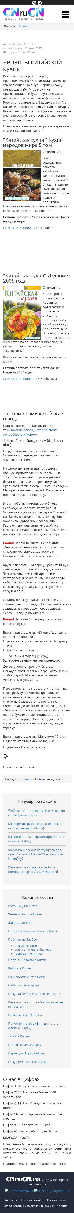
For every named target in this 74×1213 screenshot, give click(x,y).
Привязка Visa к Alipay (24, 1045)
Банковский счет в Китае (27, 977)
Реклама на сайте (32, 1200)
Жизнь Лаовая (19, 923)
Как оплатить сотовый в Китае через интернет (35, 1004)
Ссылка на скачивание (20, 228)
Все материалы (57, 1200)
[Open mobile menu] (65, 14)
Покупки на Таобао (22, 939)
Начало (24, 26)
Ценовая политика (28, 953)
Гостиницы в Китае (22, 906)
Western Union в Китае (25, 914)
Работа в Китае (19, 968)
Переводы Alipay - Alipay (26, 1053)
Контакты (11, 1200)
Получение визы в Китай (27, 960)
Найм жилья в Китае (23, 985)
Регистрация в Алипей (25, 1015)
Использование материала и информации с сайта (35, 1206)
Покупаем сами (26, 946)
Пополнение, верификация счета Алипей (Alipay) (33, 1025)
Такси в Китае (18, 1036)
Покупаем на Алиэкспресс (27, 1062)
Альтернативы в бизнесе (33, 949)
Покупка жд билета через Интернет (34, 994)
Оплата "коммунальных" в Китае (33, 931)
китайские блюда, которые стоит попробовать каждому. (30, 432)
